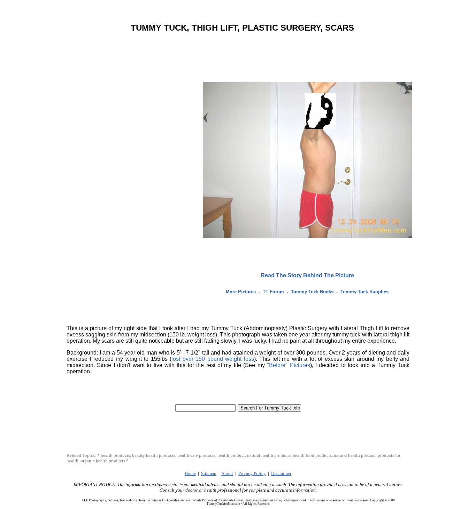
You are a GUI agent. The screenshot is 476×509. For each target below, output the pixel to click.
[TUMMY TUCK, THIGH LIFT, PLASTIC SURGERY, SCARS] (307, 236)
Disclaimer (281, 473)
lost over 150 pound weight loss (212, 359)
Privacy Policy (252, 473)
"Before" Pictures (288, 365)
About (227, 473)
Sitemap (208, 473)
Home (190, 473)
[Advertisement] (240, 46)
